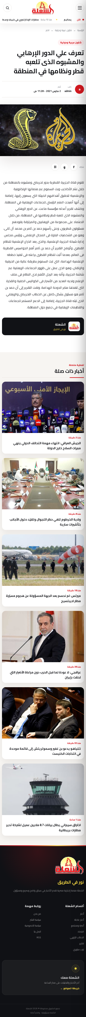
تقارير (81, 943)
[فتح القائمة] (80, 8)
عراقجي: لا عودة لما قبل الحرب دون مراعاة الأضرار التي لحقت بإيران (45, 674)
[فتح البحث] (7, 8)
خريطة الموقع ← (69, 988)
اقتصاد (81, 931)
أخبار (82, 914)
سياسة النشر (35, 920)
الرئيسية (80, 30)
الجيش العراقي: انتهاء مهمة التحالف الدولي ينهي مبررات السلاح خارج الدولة (47, 445)
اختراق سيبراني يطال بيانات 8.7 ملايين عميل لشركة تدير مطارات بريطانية (43, 827)
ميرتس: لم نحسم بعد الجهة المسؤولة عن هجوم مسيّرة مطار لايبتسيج (43, 598)
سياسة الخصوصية (33, 925)
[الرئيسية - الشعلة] (43, 8)
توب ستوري (78, 949)
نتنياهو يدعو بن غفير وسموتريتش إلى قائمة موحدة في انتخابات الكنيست (45, 751)
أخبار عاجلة (79, 920)
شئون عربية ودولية (63, 30)
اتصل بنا (37, 931)
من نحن (37, 914)
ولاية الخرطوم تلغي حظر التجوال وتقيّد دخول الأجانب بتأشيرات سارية (45, 522)
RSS (39, 937)
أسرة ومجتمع (77, 925)
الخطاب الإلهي (77, 937)
